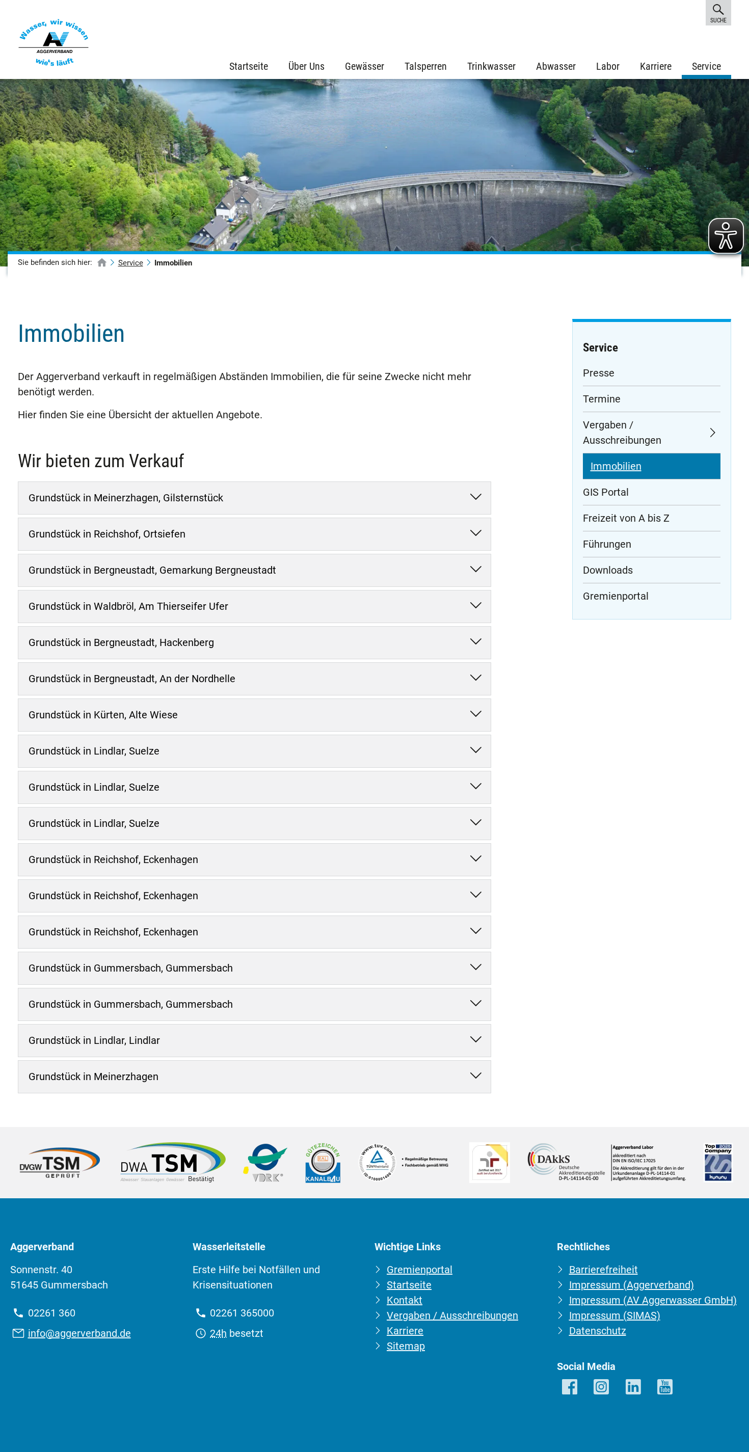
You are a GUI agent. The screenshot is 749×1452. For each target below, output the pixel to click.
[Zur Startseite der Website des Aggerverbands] (53, 44)
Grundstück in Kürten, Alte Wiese (103, 715)
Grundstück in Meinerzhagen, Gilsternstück (126, 498)
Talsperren (426, 66)
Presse (598, 373)
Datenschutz (597, 1331)
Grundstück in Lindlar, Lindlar (94, 1040)
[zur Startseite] (101, 263)
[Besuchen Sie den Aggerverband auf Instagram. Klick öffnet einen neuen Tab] (602, 1387)
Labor (608, 66)
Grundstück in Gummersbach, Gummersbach (131, 968)
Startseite (248, 66)
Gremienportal (616, 596)
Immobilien (616, 466)
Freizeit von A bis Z (626, 518)
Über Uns (306, 66)
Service (706, 66)
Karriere (656, 66)
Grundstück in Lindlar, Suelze (94, 751)
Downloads (608, 570)
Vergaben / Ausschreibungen (622, 432)
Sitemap (406, 1346)
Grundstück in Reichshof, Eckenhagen (113, 859)
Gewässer (364, 66)
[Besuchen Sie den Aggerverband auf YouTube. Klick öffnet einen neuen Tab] (665, 1387)
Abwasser (556, 66)
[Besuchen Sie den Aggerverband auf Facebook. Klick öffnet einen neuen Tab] (570, 1387)
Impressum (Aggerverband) (631, 1285)
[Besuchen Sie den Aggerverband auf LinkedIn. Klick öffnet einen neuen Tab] (634, 1387)
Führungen (607, 544)
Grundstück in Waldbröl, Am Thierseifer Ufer (128, 606)
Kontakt (404, 1300)
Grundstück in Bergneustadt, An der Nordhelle (132, 679)
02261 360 (51, 1313)
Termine (602, 399)
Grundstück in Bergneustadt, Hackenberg (121, 642)
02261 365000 (242, 1313)
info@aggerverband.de (79, 1333)
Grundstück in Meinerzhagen (93, 1076)
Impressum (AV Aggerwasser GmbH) (653, 1300)
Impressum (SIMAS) (614, 1315)
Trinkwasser (491, 66)
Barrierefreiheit (603, 1269)
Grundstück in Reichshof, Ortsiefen (107, 534)
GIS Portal (606, 492)
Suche (718, 20)
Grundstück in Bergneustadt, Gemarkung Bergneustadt (152, 570)
